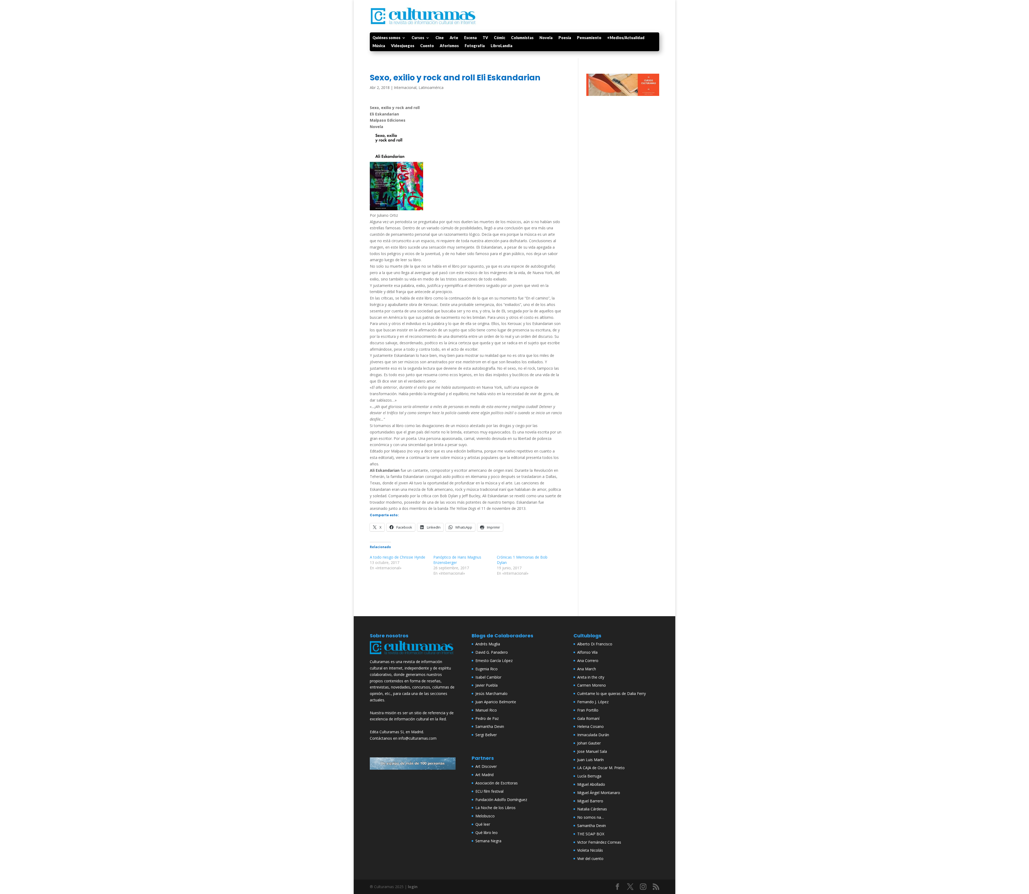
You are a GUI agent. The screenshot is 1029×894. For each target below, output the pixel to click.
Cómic (499, 38)
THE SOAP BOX (590, 833)
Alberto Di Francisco (594, 643)
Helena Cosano (590, 726)
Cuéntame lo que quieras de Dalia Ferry (611, 693)
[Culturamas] (413, 655)
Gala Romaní (588, 718)
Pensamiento (589, 38)
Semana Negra (488, 840)
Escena (470, 38)
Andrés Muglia (487, 643)
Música (378, 46)
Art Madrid (484, 774)
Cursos (418, 38)
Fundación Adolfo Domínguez (501, 799)
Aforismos (449, 46)
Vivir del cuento (590, 858)
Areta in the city (590, 677)
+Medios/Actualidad (625, 38)
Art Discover (486, 766)
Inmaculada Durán (593, 734)
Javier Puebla (486, 685)
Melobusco (485, 815)
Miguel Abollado (591, 784)
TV (485, 38)
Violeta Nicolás (590, 850)
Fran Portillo (587, 710)
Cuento (427, 46)
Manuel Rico (486, 710)
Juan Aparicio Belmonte (495, 701)
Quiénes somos (386, 38)
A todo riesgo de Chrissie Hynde (397, 557)
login (412, 886)
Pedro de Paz (487, 718)
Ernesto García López (494, 660)
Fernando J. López (593, 701)
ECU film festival (489, 791)
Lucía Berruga (589, 776)
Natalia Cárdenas (592, 808)
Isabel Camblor (488, 677)
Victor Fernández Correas (599, 842)
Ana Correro (587, 660)
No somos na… (590, 817)
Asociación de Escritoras (496, 782)
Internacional (405, 87)
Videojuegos (402, 46)
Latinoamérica (431, 87)
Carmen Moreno (591, 685)
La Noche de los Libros (495, 807)
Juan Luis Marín (590, 759)
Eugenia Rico (486, 668)
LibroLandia (501, 46)
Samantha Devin (489, 726)
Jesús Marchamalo (491, 693)
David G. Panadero (491, 652)
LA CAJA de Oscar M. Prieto (601, 767)
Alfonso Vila (587, 652)
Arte (454, 38)
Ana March (586, 668)
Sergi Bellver (486, 734)
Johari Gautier (589, 743)
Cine (439, 38)
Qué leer (482, 824)
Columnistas (522, 38)
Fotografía (475, 46)
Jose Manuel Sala (592, 751)
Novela (546, 38)
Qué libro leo (486, 832)
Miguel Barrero (590, 800)
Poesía (564, 38)
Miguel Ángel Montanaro (598, 792)
